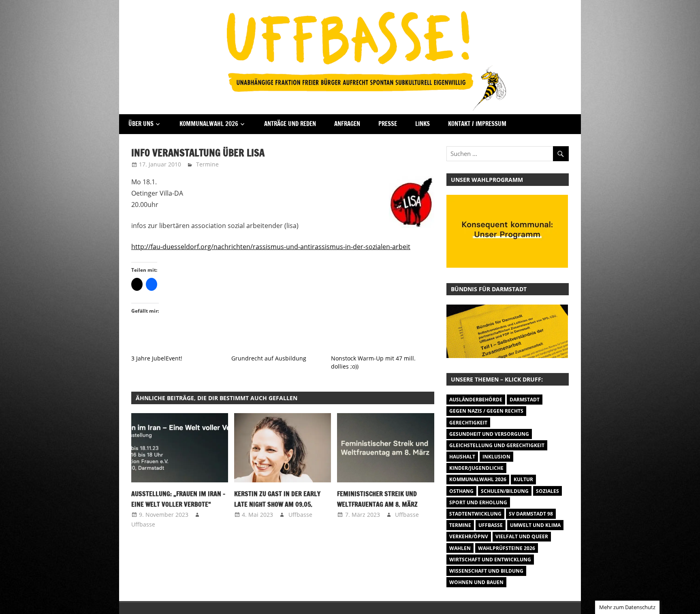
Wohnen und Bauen (476, 582)
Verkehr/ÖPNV (468, 536)
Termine (207, 164)
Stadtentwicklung (475, 513)
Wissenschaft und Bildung (486, 570)
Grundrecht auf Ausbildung (268, 358)
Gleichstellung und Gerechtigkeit (496, 445)
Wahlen (460, 548)
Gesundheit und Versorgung (489, 434)
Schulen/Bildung (505, 491)
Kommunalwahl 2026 (208, 123)
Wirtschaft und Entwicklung (490, 559)
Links (422, 123)
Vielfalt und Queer (521, 536)
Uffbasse (143, 524)
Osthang (461, 491)
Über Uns (141, 123)
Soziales (547, 491)
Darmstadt (525, 399)
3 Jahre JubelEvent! (156, 358)
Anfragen (347, 123)
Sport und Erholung (478, 502)
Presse (387, 123)
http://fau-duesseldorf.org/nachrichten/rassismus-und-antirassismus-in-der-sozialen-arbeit (270, 246)
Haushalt (462, 456)
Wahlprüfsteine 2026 (506, 548)
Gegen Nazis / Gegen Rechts (486, 410)
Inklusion (496, 456)
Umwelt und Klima (535, 525)
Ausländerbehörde (475, 399)
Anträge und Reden (290, 123)
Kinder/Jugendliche (476, 468)
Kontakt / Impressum (477, 123)
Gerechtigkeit (468, 422)
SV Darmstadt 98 (531, 513)
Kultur (523, 479)
